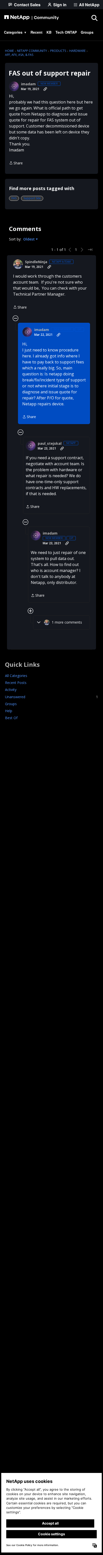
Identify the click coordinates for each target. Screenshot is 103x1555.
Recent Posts (15, 682)
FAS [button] (14, 198)
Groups (11, 703)
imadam (28, 84)
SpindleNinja (36, 262)
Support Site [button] (32, 198)
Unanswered (51, 696)
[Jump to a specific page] (90, 250)
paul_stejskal (50, 443)
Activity (10, 689)
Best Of (11, 717)
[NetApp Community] (31, 17)
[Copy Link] (45, 89)
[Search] (94, 18)
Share (16, 163)
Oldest (29, 239)
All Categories (16, 675)
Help (8, 710)
